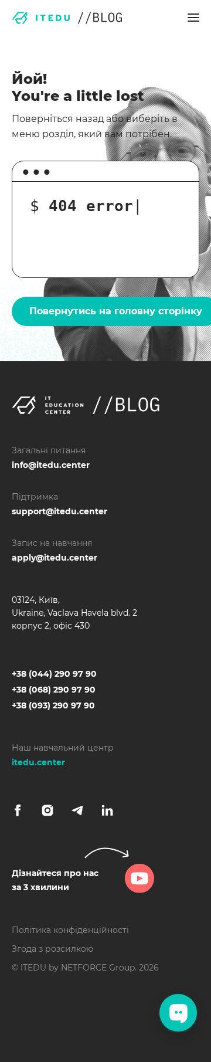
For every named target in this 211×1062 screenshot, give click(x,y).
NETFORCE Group (98, 967)
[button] (193, 17)
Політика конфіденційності (70, 930)
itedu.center (38, 762)
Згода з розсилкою (52, 949)
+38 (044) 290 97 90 (54, 674)
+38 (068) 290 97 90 (54, 689)
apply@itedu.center (54, 557)
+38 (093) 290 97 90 (53, 705)
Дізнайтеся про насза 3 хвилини (55, 880)
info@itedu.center (51, 465)
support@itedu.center (59, 511)
